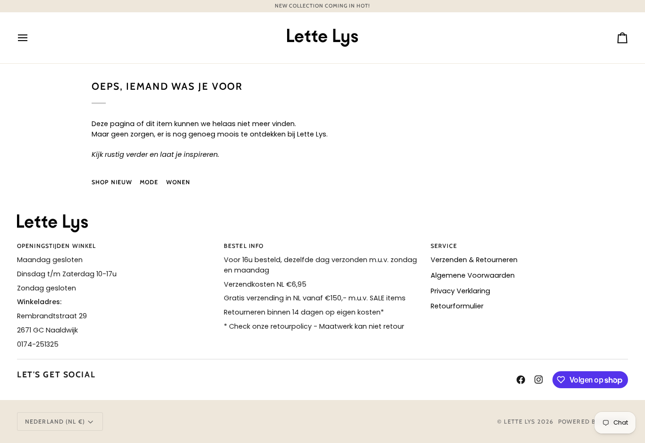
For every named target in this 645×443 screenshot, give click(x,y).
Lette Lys (519, 421)
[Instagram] (539, 379)
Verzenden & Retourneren (474, 259)
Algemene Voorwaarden (473, 275)
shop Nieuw (112, 182)
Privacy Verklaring (460, 291)
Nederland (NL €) (55, 421)
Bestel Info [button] (243, 245)
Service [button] (444, 245)
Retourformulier (457, 306)
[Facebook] (521, 379)
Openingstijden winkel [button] (56, 245)
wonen (178, 182)
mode (149, 182)
